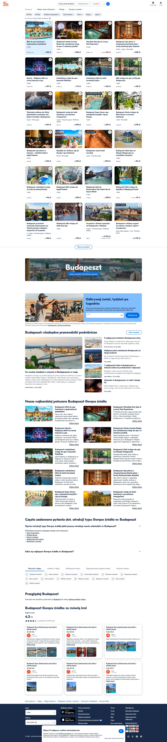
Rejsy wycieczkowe (33, 533)
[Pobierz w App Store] (68, 720)
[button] (39, 38)
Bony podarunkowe (116, 723)
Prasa (112, 720)
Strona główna (30, 701)
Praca (112, 714)
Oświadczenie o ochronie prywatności (59, 325)
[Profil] (160, 2)
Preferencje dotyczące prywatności (88, 720)
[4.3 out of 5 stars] (31, 621)
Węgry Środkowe (50, 701)
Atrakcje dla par (32, 535)
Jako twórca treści (130, 714)
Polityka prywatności (84, 717)
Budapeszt (57, 599)
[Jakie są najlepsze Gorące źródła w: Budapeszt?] (140, 551)
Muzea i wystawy (32, 537)
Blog (112, 717)
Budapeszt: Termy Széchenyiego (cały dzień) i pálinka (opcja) (42, 628)
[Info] (50, 18)
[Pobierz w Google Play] (68, 712)
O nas (112, 711)
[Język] (153, 2)
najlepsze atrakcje (74, 599)
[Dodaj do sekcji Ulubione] (50, 23)
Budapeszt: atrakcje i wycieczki (68, 701)
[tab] (34, 568)
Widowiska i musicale (34, 541)
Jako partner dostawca (132, 711)
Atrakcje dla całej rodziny (35, 539)
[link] (39, 38)
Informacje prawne (83, 714)
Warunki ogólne (83, 723)
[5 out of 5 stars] (44, 632)
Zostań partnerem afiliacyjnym (130, 718)
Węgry (39, 701)
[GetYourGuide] (6, 4)
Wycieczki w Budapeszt (89, 701)
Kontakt (80, 711)
